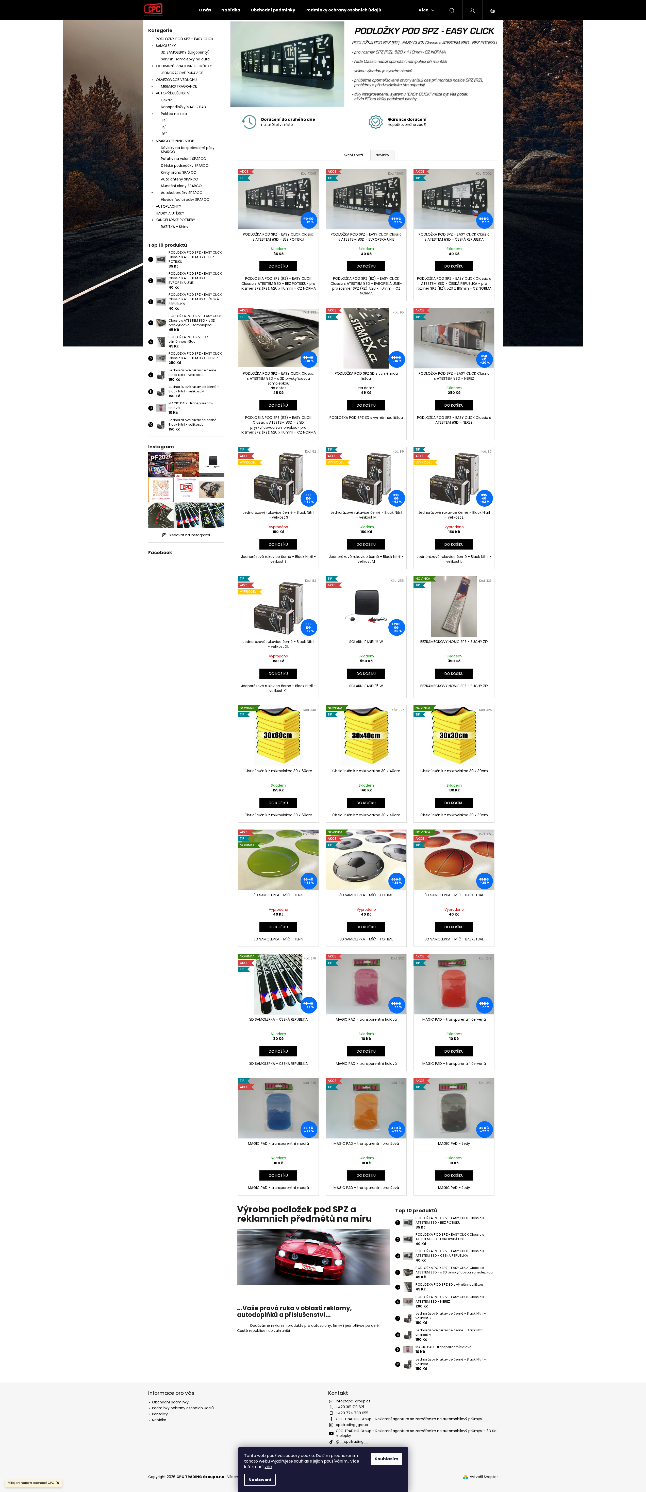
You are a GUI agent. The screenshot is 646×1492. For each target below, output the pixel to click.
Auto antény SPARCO (179, 179)
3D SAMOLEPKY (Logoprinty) (185, 52)
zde (268, 1467)
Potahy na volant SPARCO (183, 158)
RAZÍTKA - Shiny (174, 226)
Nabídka (159, 1419)
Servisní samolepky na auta (185, 59)
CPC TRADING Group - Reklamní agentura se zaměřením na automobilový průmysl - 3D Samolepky (416, 1433)
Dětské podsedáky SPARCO (185, 165)
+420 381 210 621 (350, 1407)
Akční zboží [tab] (353, 155)
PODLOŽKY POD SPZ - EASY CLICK (184, 38)
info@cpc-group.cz (353, 1401)
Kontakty (160, 1414)
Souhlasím (386, 1459)
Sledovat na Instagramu (190, 535)
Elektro (167, 100)
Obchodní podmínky (170, 1402)
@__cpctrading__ (352, 1441)
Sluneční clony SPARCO (181, 185)
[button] (250, 63)
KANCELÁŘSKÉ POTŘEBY (175, 219)
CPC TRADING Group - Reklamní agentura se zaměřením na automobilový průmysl (409, 1418)
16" (164, 134)
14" (164, 120)
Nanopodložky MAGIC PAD (183, 106)
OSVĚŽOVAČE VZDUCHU (176, 79)
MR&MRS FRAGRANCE (179, 86)
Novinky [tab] (382, 155)
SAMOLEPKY (166, 45)
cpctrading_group (352, 1424)
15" (164, 127)
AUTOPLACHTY (168, 206)
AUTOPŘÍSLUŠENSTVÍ (173, 93)
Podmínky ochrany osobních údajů (183, 1408)
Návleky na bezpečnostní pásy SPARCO (187, 150)
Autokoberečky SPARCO (182, 192)
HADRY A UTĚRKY (170, 213)
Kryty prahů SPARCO (178, 172)
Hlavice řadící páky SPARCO (185, 199)
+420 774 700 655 (352, 1413)
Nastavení (260, 1480)
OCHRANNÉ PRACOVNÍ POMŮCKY (184, 66)
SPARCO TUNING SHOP (175, 140)
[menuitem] (205, 10)
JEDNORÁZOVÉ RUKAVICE (182, 72)
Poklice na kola (174, 113)
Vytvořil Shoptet (484, 1476)
